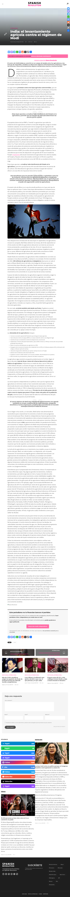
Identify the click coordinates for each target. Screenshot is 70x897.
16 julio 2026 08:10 (42, 823)
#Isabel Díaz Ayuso (52, 874)
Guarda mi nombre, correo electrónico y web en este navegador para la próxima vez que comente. (29, 722)
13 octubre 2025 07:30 (34, 682)
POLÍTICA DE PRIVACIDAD (33, 894)
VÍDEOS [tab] (3, 791)
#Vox (57, 881)
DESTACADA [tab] (38, 740)
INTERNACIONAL (14, 28)
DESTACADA (5, 675)
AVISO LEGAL (24, 894)
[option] (12, 671)
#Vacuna (50, 881)
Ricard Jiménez (13, 41)
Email (26, 714)
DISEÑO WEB (45, 894)
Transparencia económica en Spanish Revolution (10, 869)
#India (15, 642)
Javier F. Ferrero (27, 682)
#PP (59, 878)
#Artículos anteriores (53, 864)
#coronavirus (51, 867)
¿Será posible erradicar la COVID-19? (19, 654)
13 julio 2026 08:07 (8, 854)
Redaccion (4, 684)
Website (47, 714)
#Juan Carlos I (62, 874)
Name (6, 714)
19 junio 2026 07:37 (55, 683)
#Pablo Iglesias (52, 878)
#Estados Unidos (52, 871)
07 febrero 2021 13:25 (19, 41)
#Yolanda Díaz (52, 884)
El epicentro (16, 155)
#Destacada (60, 867)
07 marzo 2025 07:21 (9, 684)
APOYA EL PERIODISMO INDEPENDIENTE (41, 56)
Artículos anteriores (16, 651)
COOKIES (40, 894)
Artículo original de (45, 60)
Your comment (8, 700)
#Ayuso (62, 864)
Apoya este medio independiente (37, 626)
